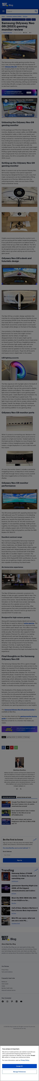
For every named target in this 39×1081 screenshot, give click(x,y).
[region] (19, 1063)
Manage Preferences (19, 1071)
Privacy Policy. (25, 1060)
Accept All (19, 1066)
